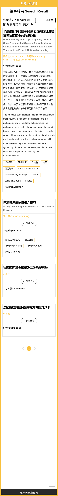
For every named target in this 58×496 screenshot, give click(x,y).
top (52, 483)
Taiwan (35, 175)
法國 (45, 162)
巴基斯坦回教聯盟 (13, 246)
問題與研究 (29, 3)
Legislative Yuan (13, 181)
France (28, 181)
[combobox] (45, 20)
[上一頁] (23, 348)
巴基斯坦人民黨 (34, 246)
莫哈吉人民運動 (12, 252)
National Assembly (14, 187)
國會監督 (22, 162)
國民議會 (9, 168)
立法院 (34, 162)
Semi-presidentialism (28, 168)
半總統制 (9, 162)
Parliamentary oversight (16, 175)
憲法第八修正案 (12, 240)
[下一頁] (34, 348)
